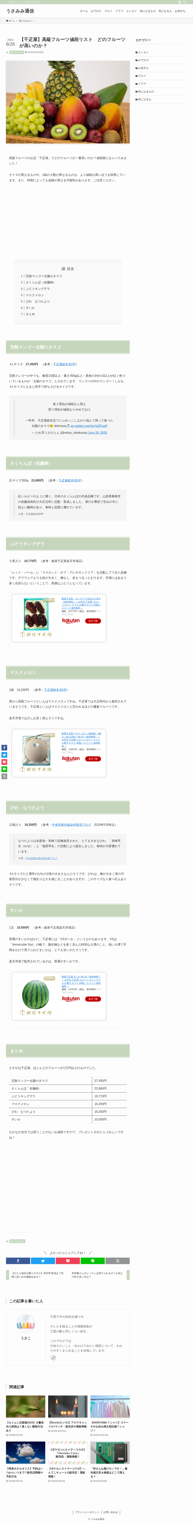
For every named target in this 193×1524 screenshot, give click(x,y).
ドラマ (142, 83)
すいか (30, 307)
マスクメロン (36, 295)
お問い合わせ (110, 1512)
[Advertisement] (68, 221)
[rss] (179, 2)
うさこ (26, 1338)
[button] (18, 1261)
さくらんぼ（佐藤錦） (41, 282)
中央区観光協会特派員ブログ (71, 824)
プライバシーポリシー (87, 1512)
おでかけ (143, 60)
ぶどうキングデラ (38, 288)
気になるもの (16, 52)
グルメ (142, 75)
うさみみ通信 (20, 11)
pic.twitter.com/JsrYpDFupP (89, 426)
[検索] (184, 2)
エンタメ (143, 52)
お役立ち (143, 67)
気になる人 (144, 99)
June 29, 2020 (97, 432)
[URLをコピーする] (118, 1261)
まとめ (30, 314)
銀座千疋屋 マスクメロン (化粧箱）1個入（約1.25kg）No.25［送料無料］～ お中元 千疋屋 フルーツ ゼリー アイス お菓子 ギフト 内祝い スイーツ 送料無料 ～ (81, 739)
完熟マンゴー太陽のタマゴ (44, 276)
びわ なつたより (38, 301)
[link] (53, 1357)
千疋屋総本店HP (64, 364)
